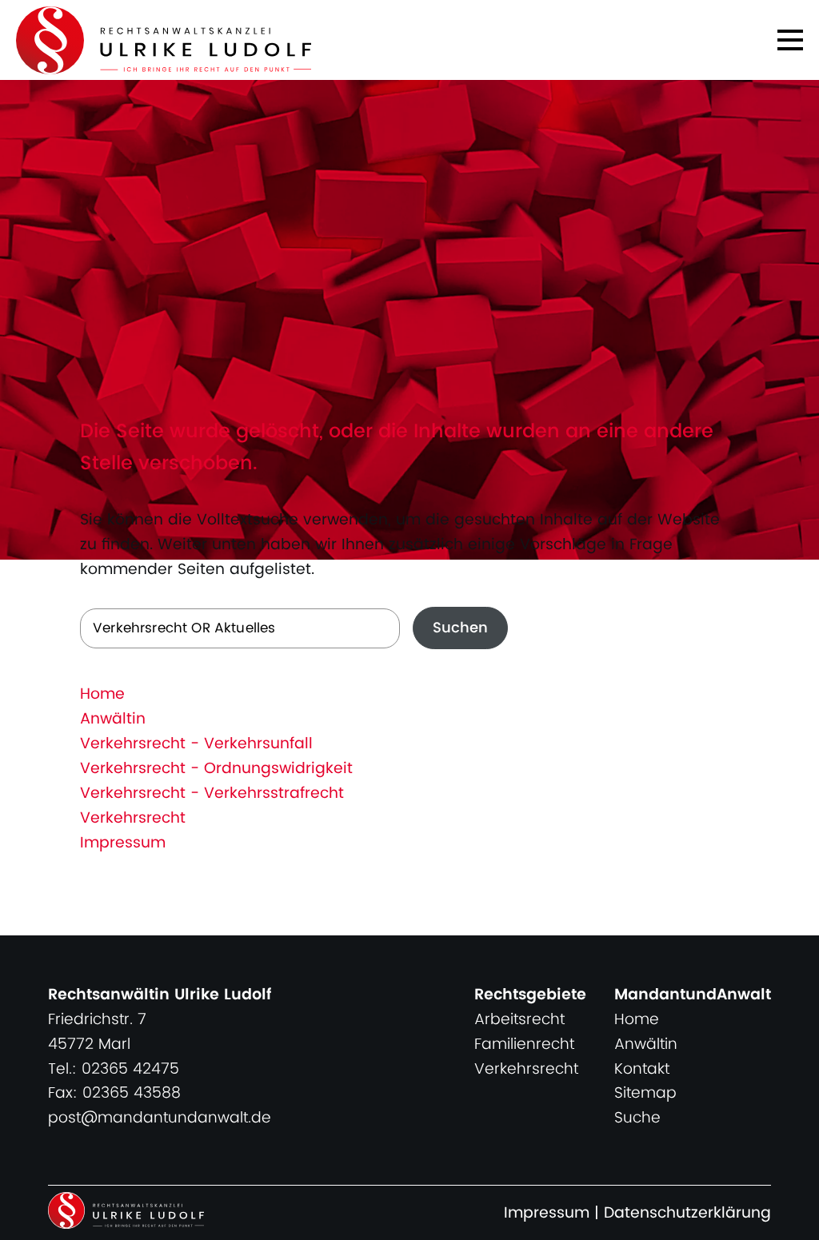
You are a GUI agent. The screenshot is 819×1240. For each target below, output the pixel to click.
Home (102, 694)
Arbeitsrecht (519, 1019)
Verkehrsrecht (133, 818)
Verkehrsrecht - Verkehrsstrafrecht (212, 793)
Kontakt (641, 1069)
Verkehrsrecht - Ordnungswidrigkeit (216, 768)
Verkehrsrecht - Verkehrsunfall (196, 744)
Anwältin (113, 719)
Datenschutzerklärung (687, 1213)
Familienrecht (524, 1044)
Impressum (123, 843)
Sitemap (645, 1093)
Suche (637, 1118)
